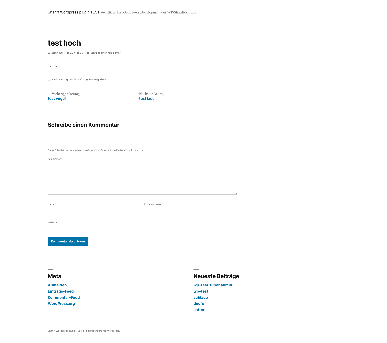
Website (52, 222)
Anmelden (57, 285)
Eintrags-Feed (61, 291)
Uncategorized (97, 79)
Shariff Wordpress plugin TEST (74, 12)
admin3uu (57, 52)
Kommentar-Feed (64, 297)
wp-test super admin (213, 285)
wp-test (201, 291)
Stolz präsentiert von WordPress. (101, 330)
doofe (199, 303)
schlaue (201, 297)
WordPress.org (61, 303)
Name (52, 204)
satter (199, 309)
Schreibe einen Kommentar (105, 52)
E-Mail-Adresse (153, 204)
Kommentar (55, 158)
